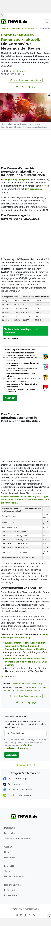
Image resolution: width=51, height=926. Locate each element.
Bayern (15, 683)
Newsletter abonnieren (19, 795)
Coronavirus (24, 683)
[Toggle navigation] (47, 21)
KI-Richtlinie (10, 890)
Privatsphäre (10, 895)
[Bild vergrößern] (49, 95)
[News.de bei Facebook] (25, 914)
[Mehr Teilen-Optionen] (34, 87)
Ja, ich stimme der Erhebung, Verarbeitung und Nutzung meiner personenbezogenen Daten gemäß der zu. (25, 743)
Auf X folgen (13, 784)
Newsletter (9, 857)
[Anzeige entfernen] (49, 916)
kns (3, 676)
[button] (25, 80)
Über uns (8, 852)
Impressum (10, 827)
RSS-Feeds (9, 865)
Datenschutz (10, 833)
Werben (8, 846)
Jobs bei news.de (12, 884)
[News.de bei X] (30, 914)
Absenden (10, 397)
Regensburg (36, 683)
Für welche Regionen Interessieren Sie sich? (21, 350)
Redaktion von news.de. (30, 690)
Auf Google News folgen (19, 789)
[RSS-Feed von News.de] (34, 914)
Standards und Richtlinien (17, 838)
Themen (8, 871)
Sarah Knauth (19, 71)
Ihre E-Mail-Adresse (11, 339)
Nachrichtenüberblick (15, 876)
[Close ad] (2, 15)
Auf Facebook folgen (17, 778)
